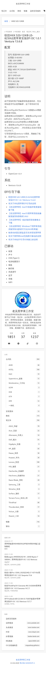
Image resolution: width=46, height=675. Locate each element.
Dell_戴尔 (36, 32)
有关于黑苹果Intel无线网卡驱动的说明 (24, 236)
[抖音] (27, 343)
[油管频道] (9, 343)
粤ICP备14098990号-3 (27, 663)
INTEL (12, 604)
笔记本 (4, 11)
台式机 (12, 11)
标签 (6, 21)
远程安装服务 (35, 11)
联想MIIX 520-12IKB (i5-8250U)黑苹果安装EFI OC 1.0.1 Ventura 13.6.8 (22, 38)
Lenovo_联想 (15, 564)
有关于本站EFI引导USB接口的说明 (23, 239)
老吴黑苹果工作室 (23, 3)
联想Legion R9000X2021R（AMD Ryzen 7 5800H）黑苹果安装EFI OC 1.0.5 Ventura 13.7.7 (21, 559)
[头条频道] (18, 343)
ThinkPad (14, 591)
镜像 (25, 11)
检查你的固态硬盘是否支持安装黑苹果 (24, 232)
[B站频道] (37, 343)
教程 (19, 11)
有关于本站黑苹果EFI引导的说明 (22, 203)
